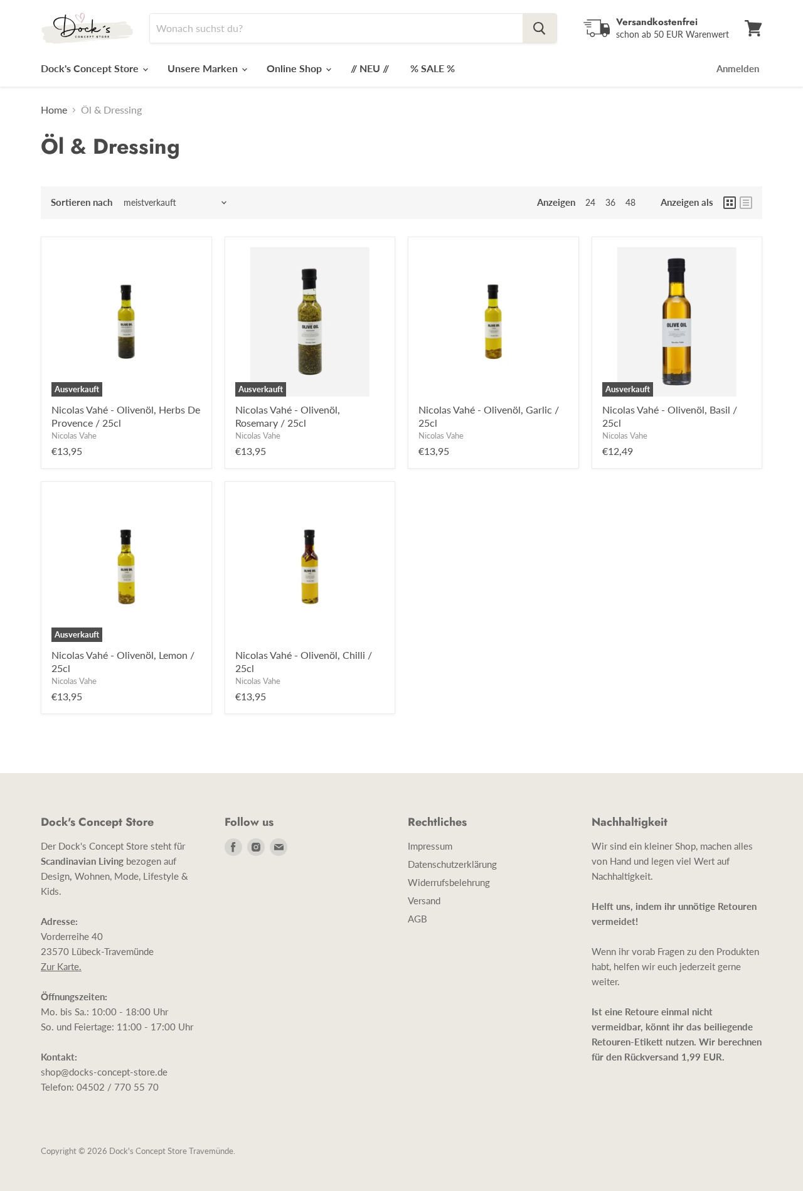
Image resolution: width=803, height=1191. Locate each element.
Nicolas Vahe (74, 435)
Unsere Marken (204, 68)
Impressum (430, 846)
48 (630, 202)
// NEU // (370, 68)
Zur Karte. (61, 966)
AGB (417, 918)
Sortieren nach (81, 202)
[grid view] (729, 202)
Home (54, 109)
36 (610, 202)
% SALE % (432, 68)
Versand (424, 900)
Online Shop (295, 68)
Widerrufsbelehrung (449, 882)
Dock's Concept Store (91, 68)
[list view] (746, 202)
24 (590, 202)
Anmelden (737, 68)
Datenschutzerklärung (452, 864)
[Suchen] (539, 28)
